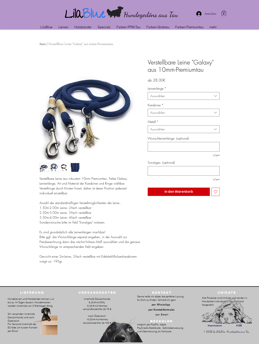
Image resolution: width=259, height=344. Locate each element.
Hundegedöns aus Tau (151, 14)
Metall (153, 122)
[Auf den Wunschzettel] (215, 192)
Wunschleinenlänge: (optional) (168, 138)
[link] (223, 13)
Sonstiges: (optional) (161, 162)
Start (42, 44)
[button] (64, 27)
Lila (74, 15)
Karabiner (155, 105)
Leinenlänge (157, 88)
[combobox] (184, 96)
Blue (94, 15)
